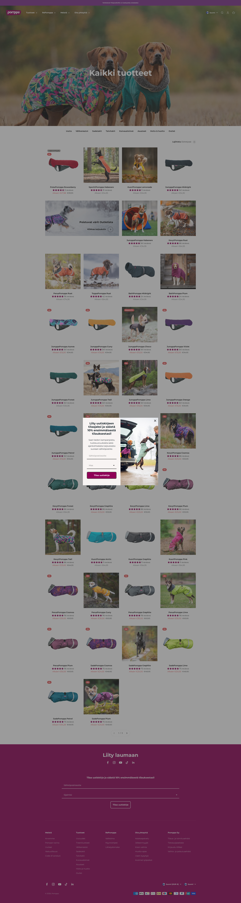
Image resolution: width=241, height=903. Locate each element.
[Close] (155, 421)
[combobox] (101, 465)
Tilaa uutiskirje (102, 475)
